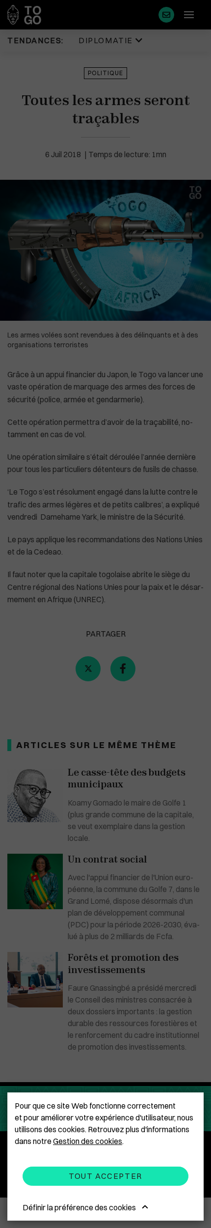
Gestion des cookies (87, 1141)
